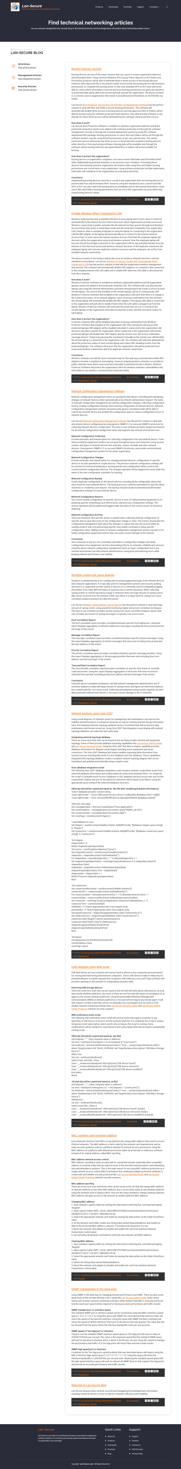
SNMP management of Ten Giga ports (94, 1289)
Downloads (113, 7)
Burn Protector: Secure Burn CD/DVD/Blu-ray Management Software (115, 105)
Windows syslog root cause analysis (92, 575)
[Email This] (146, 199)
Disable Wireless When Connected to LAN (96, 213)
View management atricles (29, 79)
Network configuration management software (97, 391)
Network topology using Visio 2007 (92, 713)
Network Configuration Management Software (105, 421)
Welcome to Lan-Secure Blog (88, 1385)
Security (93, 203)
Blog (109, 1454)
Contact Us (136, 1445)
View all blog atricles (27, 67)
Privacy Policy (137, 1454)
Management (83, 203)
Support (140, 7)
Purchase (128, 7)
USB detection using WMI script (90, 966)
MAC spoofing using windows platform (94, 1135)
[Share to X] (151, 199)
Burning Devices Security (86, 68)
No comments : (133, 199)
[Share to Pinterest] (157, 199)
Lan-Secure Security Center (88, 746)
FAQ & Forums (137, 1449)
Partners (135, 1441)
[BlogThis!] (149, 199)
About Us (111, 1436)
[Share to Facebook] (154, 199)
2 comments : (132, 1121)
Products (99, 7)
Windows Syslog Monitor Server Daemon (102, 605)
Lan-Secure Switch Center (149, 743)
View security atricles (27, 90)
